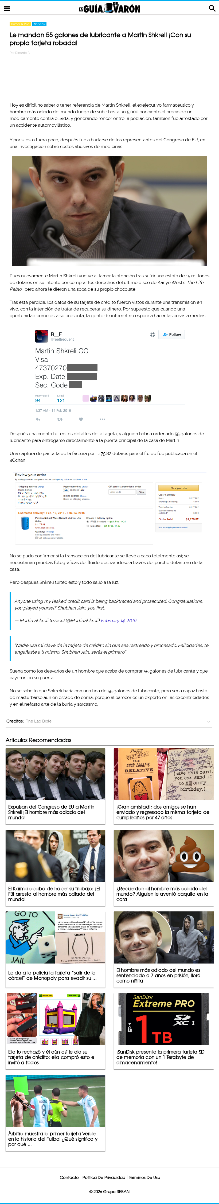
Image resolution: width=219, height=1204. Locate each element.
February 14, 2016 (118, 620)
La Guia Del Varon (109, 7)
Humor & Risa (20, 24)
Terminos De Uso (144, 1177)
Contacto (69, 1177)
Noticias (39, 24)
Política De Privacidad (104, 1177)
